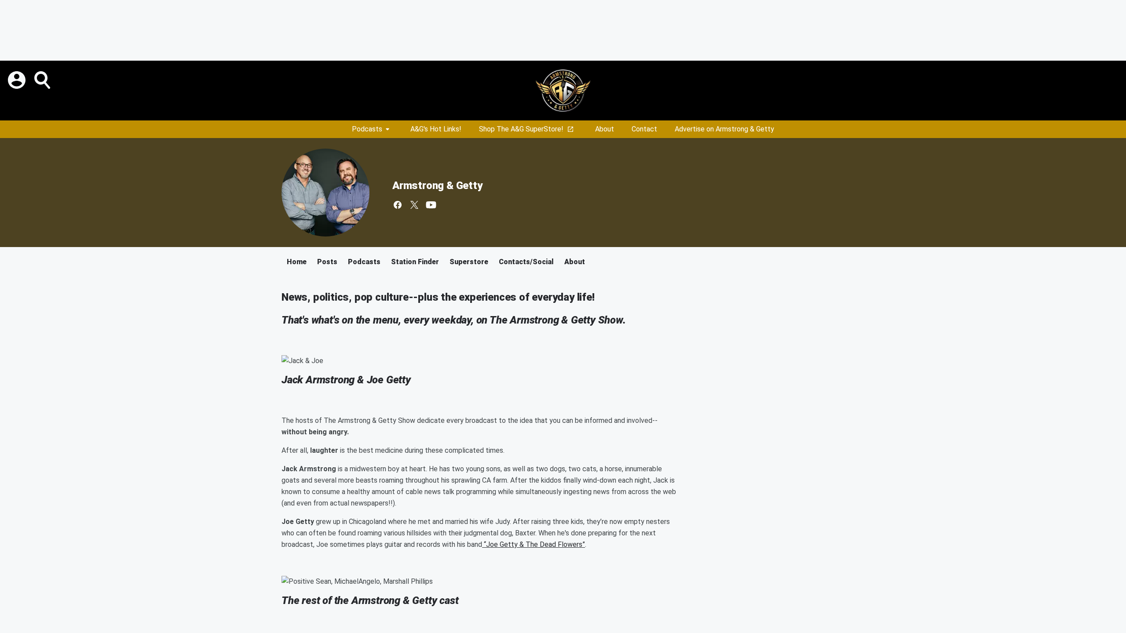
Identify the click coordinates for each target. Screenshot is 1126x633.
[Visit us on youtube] (431, 205)
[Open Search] (43, 80)
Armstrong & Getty (437, 185)
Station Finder (415, 262)
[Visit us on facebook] (397, 205)
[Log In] (17, 80)
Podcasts (367, 129)
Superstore (469, 262)
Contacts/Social (526, 262)
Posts (327, 262)
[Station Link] (563, 91)
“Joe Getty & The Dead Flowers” (533, 544)
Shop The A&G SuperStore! (521, 129)
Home (297, 262)
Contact (644, 129)
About (604, 129)
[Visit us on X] (414, 205)
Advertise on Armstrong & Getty (724, 129)
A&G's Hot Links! (435, 129)
